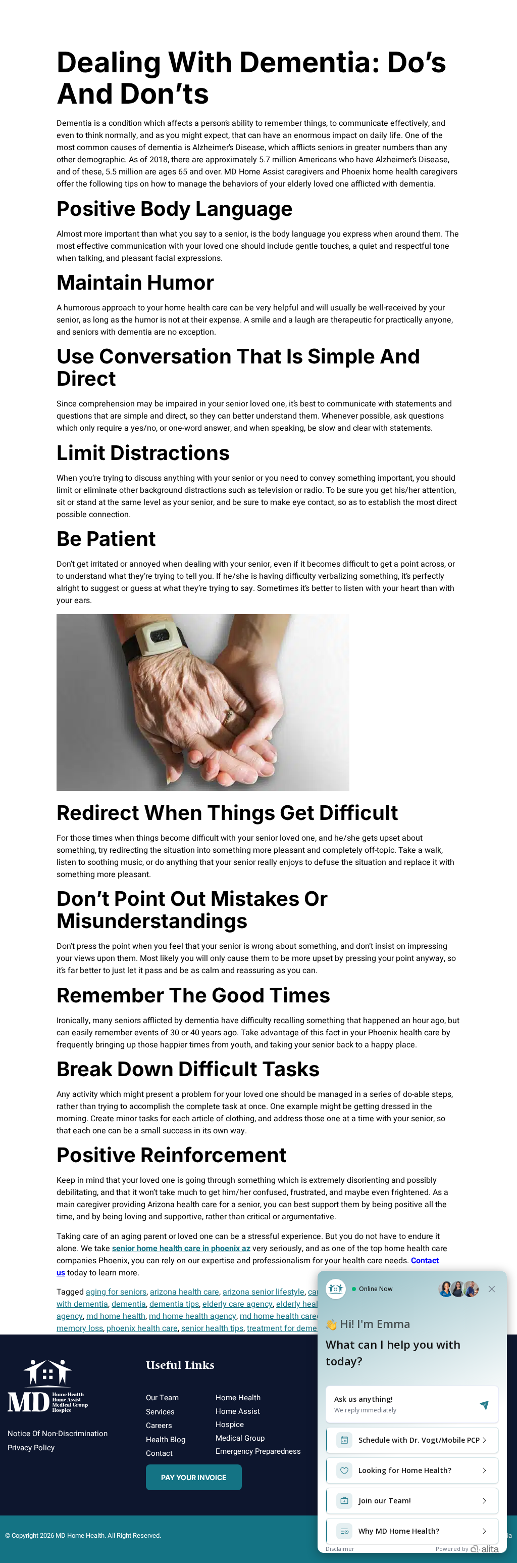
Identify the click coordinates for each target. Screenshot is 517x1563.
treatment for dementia (289, 1328)
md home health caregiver (287, 1316)
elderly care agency (237, 1304)
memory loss (80, 1328)
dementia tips (174, 1304)
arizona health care (184, 1292)
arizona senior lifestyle (263, 1292)
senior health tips (212, 1328)
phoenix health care (142, 1328)
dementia (129, 1304)
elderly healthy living (313, 1304)
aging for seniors (116, 1292)
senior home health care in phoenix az (181, 1249)
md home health (115, 1316)
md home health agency (192, 1316)
